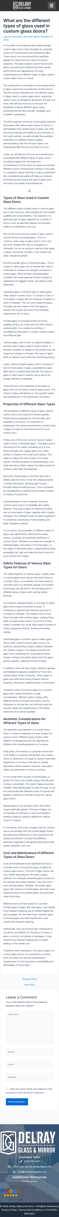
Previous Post (30, 979)
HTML (48, 1210)
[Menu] (51, 5)
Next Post (30, 985)
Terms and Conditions (31, 1210)
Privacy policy (29, 1181)
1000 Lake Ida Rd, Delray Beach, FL (32, 1166)
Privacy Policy (9, 1210)
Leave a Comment (12, 36)
